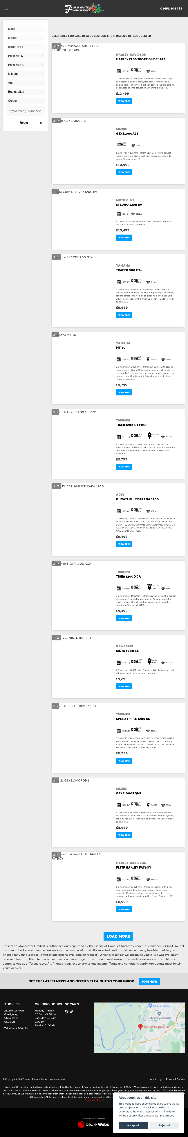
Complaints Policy (94, 1100)
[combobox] (25, 29)
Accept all (133, 1125)
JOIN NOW (149, 981)
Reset (24, 122)
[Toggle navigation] (7, 8)
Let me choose (164, 1115)
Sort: (57, 23)
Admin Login (156, 1079)
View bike (124, 101)
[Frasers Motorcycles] (85, 8)
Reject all (164, 1125)
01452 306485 (171, 8)
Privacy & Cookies (175, 1079)
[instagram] (72, 1011)
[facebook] (67, 1011)
